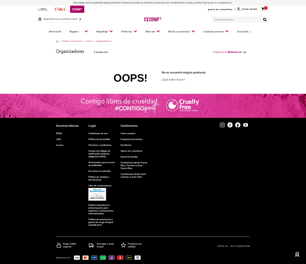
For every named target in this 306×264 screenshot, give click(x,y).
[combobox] (241, 19)
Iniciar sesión (249, 9)
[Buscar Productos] (265, 20)
